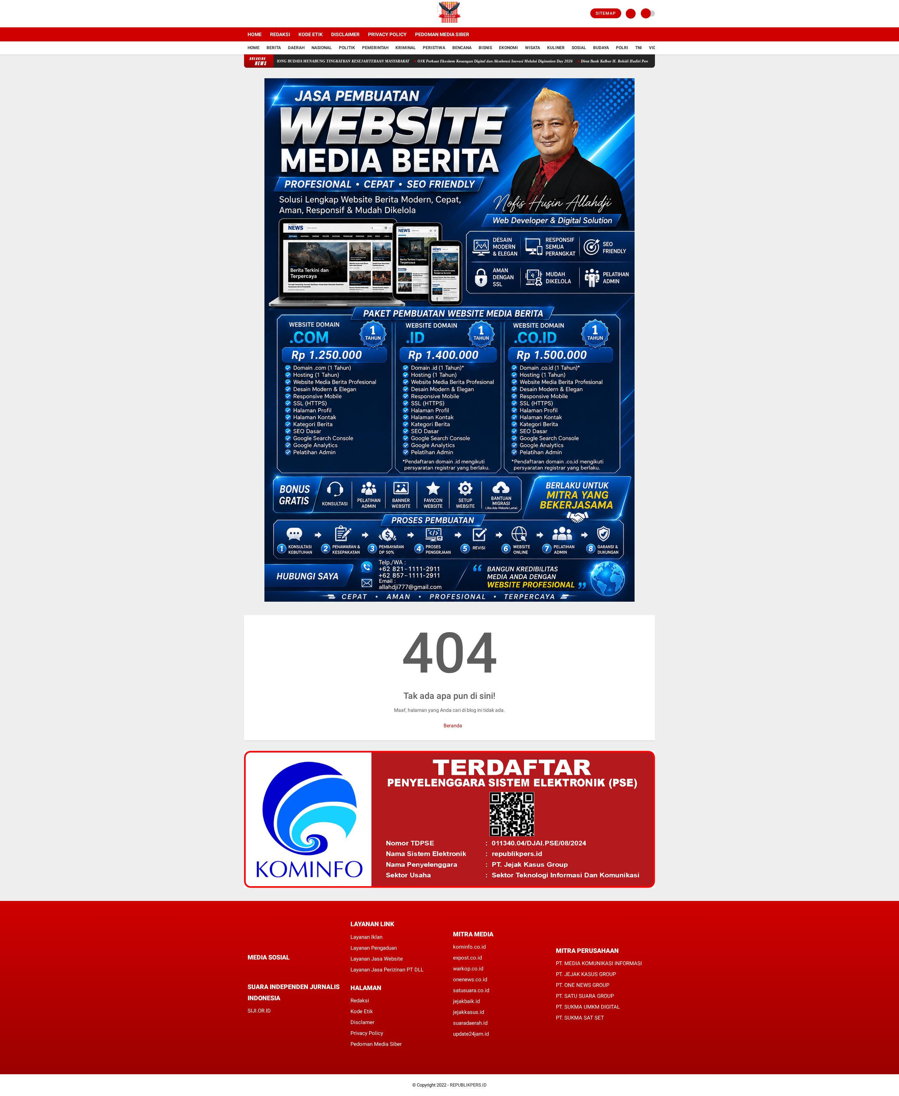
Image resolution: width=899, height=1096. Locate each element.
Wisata (532, 47)
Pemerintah (375, 47)
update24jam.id (471, 1034)
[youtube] (275, 14)
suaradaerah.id (470, 1023)
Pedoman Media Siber (442, 34)
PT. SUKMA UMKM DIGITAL (588, 1007)
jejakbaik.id (466, 1001)
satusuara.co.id (471, 990)
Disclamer (362, 1022)
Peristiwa (434, 47)
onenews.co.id (470, 979)
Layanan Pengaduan (373, 948)
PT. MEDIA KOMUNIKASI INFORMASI (599, 963)
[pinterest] (278, 970)
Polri (622, 47)
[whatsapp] (269, 970)
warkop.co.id (468, 968)
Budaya (601, 47)
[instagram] (265, 14)
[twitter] (256, 14)
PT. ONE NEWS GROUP (582, 985)
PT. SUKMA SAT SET (580, 1018)
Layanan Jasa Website (376, 959)
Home (255, 34)
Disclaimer (345, 34)
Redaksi (280, 34)
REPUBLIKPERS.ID (468, 1085)
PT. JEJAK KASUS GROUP (586, 974)
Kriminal (405, 47)
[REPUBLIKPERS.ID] (449, 23)
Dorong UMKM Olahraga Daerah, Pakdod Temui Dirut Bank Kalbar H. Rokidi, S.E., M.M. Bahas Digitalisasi (484, 61)
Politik (347, 47)
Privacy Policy (387, 34)
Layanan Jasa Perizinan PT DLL (387, 970)
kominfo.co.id (469, 947)
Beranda (452, 725)
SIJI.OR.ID (259, 1011)
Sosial (579, 47)
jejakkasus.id (468, 1012)
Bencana (462, 47)
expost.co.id (467, 958)
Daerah (296, 47)
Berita (274, 47)
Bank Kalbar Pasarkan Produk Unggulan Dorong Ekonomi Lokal (330, 61)
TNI (638, 47)
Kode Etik (310, 34)
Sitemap (606, 13)
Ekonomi (508, 47)
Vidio (654, 47)
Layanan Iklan (366, 937)
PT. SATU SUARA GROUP (585, 996)
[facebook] (246, 14)
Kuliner (556, 47)
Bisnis (485, 47)
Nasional (321, 47)
